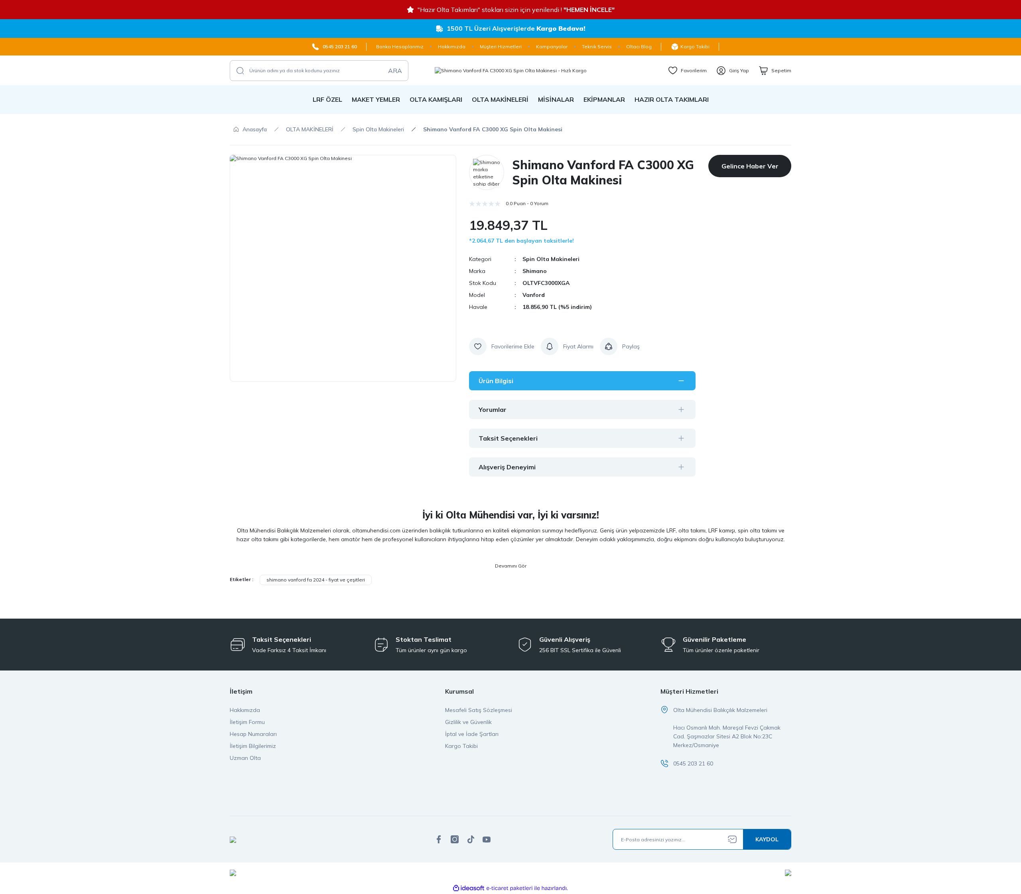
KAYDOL (767, 839)
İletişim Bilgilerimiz (253, 746)
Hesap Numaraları (253, 734)
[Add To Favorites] (501, 346)
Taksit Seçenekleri (508, 438)
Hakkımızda (245, 710)
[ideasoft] (469, 888)
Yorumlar (493, 409)
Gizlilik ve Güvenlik (468, 722)
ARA (395, 71)
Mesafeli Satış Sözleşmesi (478, 710)
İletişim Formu (247, 722)
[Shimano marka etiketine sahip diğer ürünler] (486, 172)
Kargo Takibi (461, 746)
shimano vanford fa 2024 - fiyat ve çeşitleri (315, 580)
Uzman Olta (245, 757)
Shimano (534, 271)
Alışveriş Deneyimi (507, 467)
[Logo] (511, 70)
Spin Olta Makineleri (550, 259)
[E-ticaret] (509, 888)
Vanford (533, 295)
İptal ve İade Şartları (472, 734)
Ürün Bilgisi (496, 381)
